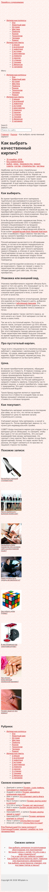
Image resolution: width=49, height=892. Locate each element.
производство (26, 164)
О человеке (17, 67)
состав (17, 166)
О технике (16, 62)
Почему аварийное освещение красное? (23, 793)
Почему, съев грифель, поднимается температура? (26, 788)
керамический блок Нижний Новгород (29, 231)
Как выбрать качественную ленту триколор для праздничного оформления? (27, 859)
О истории (16, 51)
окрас (16, 164)
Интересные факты (15, 42)
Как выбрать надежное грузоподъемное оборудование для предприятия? (27, 848)
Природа (16, 31)
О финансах (17, 64)
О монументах (18, 53)
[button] (24, 71)
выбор (9, 164)
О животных (17, 49)
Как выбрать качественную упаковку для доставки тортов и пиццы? (27, 864)
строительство (28, 166)
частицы (40, 166)
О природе (17, 56)
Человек (16, 38)
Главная (5, 134)
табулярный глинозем (26, 303)
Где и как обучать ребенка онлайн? (27, 856)
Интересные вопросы (16, 20)
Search (4, 125)
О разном (16, 58)
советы (10, 166)
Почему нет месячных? (33, 805)
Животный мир (18, 25)
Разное (15, 34)
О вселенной (18, 47)
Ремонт (15, 40)
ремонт (37, 164)
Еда (13, 22)
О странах (16, 60)
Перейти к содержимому (12, 2)
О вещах (16, 45)
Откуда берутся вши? (30, 821)
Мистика (16, 29)
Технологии (17, 36)
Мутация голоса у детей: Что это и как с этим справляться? (27, 853)
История (16, 27)
